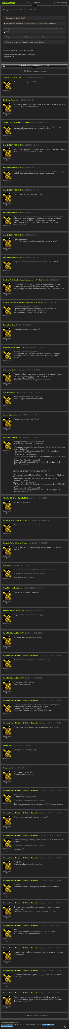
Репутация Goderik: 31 (15, 18)
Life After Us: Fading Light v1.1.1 (14, 77)
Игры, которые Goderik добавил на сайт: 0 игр (26, 37)
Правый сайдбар (60, 3)
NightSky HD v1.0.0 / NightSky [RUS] (15, 498)
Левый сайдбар (8, 3)
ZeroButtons (7, 745)
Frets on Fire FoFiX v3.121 (12, 370)
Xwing (5, 768)
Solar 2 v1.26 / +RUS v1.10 (12, 145)
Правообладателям (9, 1022)
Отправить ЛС (9, 57)
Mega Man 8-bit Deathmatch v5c (14, 588)
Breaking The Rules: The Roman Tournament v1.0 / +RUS (22, 280)
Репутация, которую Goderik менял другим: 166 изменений (31, 23)
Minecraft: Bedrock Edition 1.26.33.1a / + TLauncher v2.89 (22, 655)
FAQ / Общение (33, 3)
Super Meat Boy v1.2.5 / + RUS (13, 610)
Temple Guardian (9, 325)
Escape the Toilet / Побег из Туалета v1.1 (17, 520)
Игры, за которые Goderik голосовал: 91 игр (25, 42)
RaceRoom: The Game (10, 437)
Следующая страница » (38, 71)
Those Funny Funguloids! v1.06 (13, 347)
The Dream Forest (9, 100)
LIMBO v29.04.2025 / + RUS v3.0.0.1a (16, 122)
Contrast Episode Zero (10, 415)
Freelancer (6, 565)
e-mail (38, 1024)
